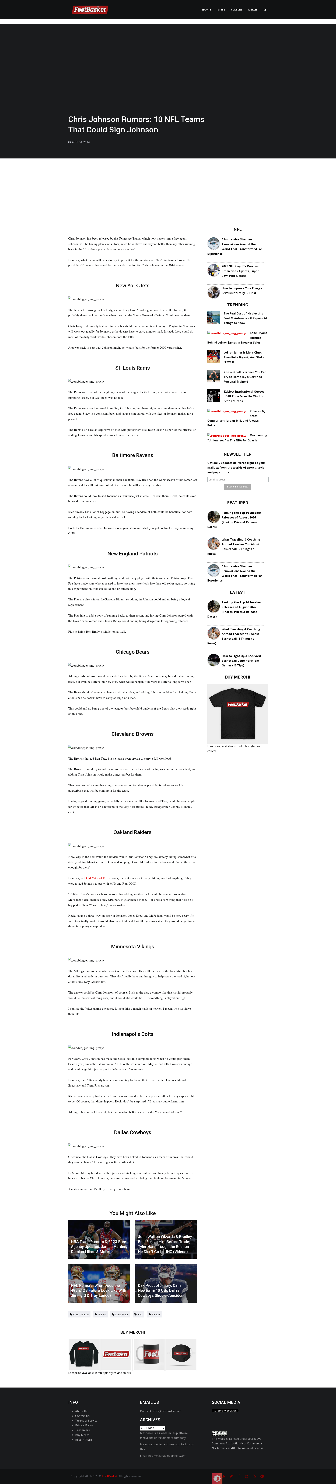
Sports (206, 9)
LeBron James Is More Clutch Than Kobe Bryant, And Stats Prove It (243, 357)
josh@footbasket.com (167, 1411)
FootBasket (109, 1476)
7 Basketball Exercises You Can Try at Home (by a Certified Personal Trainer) (244, 376)
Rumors (156, 1314)
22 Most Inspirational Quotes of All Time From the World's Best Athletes (243, 396)
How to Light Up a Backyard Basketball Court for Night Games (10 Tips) (241, 660)
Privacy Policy (84, 1425)
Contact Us (82, 1416)
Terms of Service (86, 1421)
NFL (140, 1314)
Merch (252, 9)
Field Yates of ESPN (97, 878)
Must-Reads (121, 1314)
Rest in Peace (84, 1440)
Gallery (102, 1314)
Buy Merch (82, 1435)
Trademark (82, 1430)
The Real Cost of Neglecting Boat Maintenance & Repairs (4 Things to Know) (245, 318)
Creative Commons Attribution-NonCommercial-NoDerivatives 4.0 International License (238, 1443)
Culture (236, 9)
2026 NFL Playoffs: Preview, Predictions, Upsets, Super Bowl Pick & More (241, 271)
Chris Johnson (81, 1314)
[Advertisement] (168, 184)
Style (221, 9)
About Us (81, 1411)
